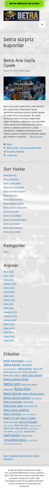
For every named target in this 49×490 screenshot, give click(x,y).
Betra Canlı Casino (12, 375)
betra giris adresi (29, 384)
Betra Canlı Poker (12, 224)
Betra (9, 144)
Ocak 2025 (9, 296)
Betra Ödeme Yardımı (14, 203)
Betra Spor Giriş (11, 211)
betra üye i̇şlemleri (35, 425)
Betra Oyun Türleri (12, 232)
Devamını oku (35, 137)
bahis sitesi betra (14, 360)
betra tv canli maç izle (29, 414)
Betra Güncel (12, 393)
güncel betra (29, 431)
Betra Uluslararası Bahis (15, 219)
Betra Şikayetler (11, 179)
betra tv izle (12, 418)
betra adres (28, 361)
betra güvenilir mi (36, 398)
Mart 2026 (9, 271)
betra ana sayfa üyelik (30, 148)
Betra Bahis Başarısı (13, 228)
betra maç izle (30, 406)
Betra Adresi (13, 148)
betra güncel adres (33, 393)
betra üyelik (9, 428)
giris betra (8, 431)
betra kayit (28, 402)
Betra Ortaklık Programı (15, 191)
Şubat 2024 (9, 336)
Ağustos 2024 (10, 312)
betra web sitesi (11, 422)
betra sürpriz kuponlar (14, 151)
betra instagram (13, 401)
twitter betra (26, 435)
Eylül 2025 (8, 280)
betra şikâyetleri (33, 428)
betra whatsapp (28, 421)
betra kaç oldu (13, 405)
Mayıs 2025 (9, 288)
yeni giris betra (32, 440)
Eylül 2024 (9, 308)
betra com (12, 384)
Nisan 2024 (9, 328)
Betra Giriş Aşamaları (14, 187)
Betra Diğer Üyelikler (13, 199)
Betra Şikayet (10, 175)
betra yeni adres (8, 425)
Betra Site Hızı (10, 195)
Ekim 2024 (9, 304)
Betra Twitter (28, 418)
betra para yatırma (16, 410)
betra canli (38, 368)
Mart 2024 (9, 332)
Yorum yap (12, 155)
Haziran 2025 (10, 284)
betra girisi (8, 389)
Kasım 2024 (9, 300)
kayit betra (12, 435)
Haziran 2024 (10, 320)
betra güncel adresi (17, 398)
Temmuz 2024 (10, 316)
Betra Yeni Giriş (22, 425)
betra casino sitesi (16, 379)
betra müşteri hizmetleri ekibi (13, 443)
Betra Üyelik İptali (12, 183)
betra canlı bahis (29, 372)
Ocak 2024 (9, 340)
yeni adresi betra (15, 439)
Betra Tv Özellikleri (12, 215)
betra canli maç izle (12, 372)
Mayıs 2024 (9, 324)
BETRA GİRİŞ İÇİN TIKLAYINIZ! (25, 3)
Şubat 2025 (9, 292)
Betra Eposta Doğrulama (15, 207)
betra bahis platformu (10, 369)
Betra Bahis (27, 365)
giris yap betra (18, 431)
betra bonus (25, 368)
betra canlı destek (31, 375)
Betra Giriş (22, 389)
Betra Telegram (12, 413)
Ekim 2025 (9, 275)
